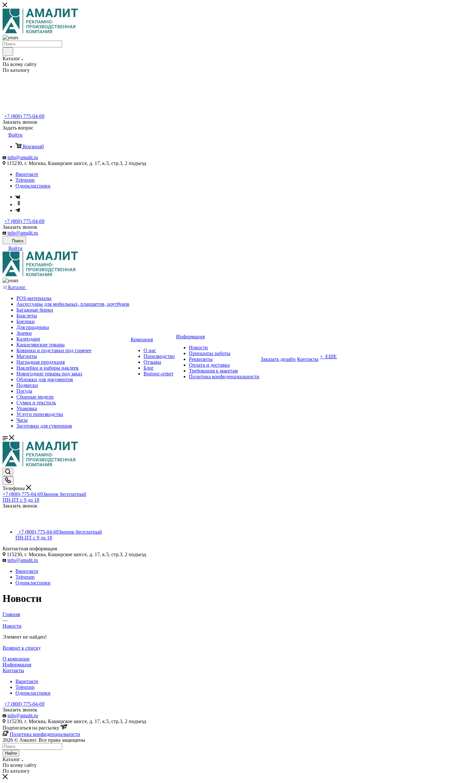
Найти (11, 753)
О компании (16, 659)
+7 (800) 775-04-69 (24, 116)
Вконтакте (26, 174)
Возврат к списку (22, 648)
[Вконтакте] (17, 196)
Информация (17, 664)
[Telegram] (17, 210)
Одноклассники (33, 185)
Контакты (13, 670)
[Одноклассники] (18, 204)
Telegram (24, 180)
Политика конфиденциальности (45, 734)
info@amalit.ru (22, 157)
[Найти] (8, 51)
